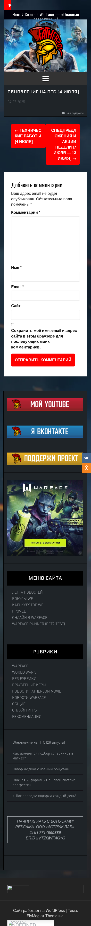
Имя (16, 267)
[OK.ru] (86, 468)
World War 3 (24, 672)
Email (17, 286)
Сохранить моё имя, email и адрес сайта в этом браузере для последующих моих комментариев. (44, 339)
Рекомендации (26, 716)
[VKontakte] (86, 458)
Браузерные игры (29, 685)
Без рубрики (74, 113)
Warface (20, 666)
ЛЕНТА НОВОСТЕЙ (27, 592)
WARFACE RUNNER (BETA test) (38, 624)
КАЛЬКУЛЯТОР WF (27, 605)
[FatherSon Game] (45, 45)
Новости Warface (29, 697)
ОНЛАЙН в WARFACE (29, 617)
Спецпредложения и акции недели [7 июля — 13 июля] (63, 144)
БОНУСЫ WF (22, 599)
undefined (22, 924)
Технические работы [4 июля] (28, 135)
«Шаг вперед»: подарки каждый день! (44, 796)
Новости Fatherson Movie (36, 691)
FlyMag (33, 915)
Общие (18, 704)
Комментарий (25, 212)
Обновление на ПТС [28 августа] (39, 742)
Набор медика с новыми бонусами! (42, 769)
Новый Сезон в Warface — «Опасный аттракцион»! (45, 16)
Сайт (16, 305)
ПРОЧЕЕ (19, 611)
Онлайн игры (25, 710)
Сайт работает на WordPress (39, 910)
